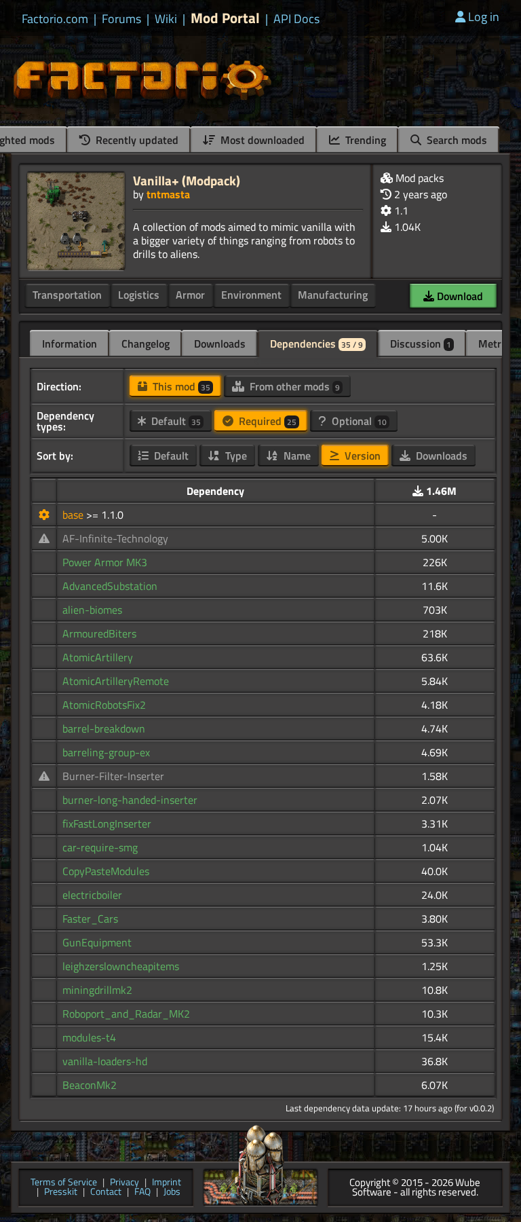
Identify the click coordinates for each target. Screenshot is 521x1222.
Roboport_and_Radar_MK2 (126, 1013)
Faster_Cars (90, 918)
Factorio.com (55, 19)
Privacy (124, 1183)
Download (458, 296)
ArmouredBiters (99, 633)
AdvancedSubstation (109, 586)
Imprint (166, 1183)
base (74, 514)
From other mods (293, 386)
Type (235, 455)
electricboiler (92, 895)
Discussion (420, 343)
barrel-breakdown (103, 728)
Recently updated (135, 140)
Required (266, 421)
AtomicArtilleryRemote (115, 681)
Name (296, 455)
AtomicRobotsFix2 (104, 705)
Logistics (138, 294)
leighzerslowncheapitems (120, 966)
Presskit (60, 1192)
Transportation (67, 294)
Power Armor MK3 (104, 562)
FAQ (142, 1192)
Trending (364, 140)
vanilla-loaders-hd (104, 1061)
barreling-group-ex (106, 752)
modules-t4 (89, 1037)
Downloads (220, 343)
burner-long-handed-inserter (129, 800)
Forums (121, 19)
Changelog (145, 343)
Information (69, 343)
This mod (180, 386)
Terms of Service (64, 1183)
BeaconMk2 (89, 1085)
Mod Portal (225, 18)
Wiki (166, 19)
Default (175, 421)
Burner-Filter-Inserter (113, 776)
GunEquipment (97, 942)
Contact (105, 1192)
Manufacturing (333, 294)
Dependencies (316, 343)
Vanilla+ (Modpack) (186, 180)
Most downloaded (261, 140)
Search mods (455, 140)
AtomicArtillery (97, 657)
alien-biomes (92, 609)
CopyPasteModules (105, 871)
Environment (251, 294)
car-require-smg (100, 847)
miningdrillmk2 (97, 990)
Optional (358, 421)
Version (361, 455)
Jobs (171, 1192)
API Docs (296, 19)
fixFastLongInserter (106, 823)
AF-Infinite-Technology (115, 538)
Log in (483, 16)
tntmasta (168, 194)
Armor (190, 294)
